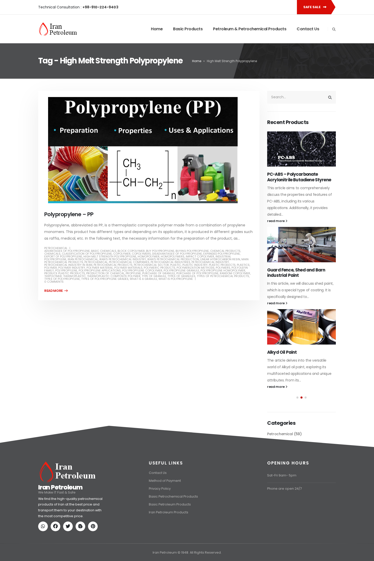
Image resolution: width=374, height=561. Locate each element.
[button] (297, 397)
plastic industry (195, 265)
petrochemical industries (170, 262)
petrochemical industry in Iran (68, 265)
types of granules (181, 276)
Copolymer (122, 254)
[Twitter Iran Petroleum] (69, 551)
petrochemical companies (129, 262)
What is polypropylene (176, 279)
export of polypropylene (63, 256)
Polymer (50, 268)
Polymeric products (159, 268)
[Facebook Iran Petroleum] (56, 551)
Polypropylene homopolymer (222, 270)
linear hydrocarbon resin (220, 259)
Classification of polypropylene (87, 254)
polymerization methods (195, 268)
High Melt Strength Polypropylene (109, 256)
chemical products (225, 251)
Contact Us (308, 29)
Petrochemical (55, 248)
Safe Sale (312, 7)
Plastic (175, 265)
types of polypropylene (62, 279)
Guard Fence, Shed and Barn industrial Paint (296, 273)
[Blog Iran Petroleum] (81, 551)
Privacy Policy (160, 513)
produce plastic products (64, 273)
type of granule (154, 276)
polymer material (100, 268)
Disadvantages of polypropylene (177, 254)
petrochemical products (113, 265)
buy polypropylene (160, 251)
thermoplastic (74, 276)
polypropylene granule (181, 270)
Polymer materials (128, 268)
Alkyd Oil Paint (282, 352)
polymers (223, 268)
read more (276, 221)
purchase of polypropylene (197, 273)
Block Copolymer (131, 251)
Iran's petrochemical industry (122, 259)
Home (157, 29)
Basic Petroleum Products (170, 529)
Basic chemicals (103, 251)
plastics (243, 265)
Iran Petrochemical (83, 259)
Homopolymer (149, 256)
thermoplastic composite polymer (113, 276)
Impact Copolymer (200, 256)
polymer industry (71, 268)
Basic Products (188, 29)
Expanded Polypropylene (221, 254)
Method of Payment (165, 505)
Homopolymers (172, 256)
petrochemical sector (151, 265)
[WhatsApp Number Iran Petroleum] (44, 551)
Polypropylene (66, 270)
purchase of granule (158, 273)
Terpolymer (53, 276)
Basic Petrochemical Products (173, 521)
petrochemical (96, 262)
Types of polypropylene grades (104, 279)
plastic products (222, 265)
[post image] (148, 150)
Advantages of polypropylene (67, 251)
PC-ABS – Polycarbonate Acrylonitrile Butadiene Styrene (299, 177)
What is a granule (143, 279)
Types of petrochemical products (223, 276)
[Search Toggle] (334, 29)
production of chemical (105, 273)
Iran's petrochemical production (173, 259)
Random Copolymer (235, 273)
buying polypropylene (192, 251)
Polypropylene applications (100, 270)
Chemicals (52, 254)
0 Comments (54, 282)
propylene (133, 273)
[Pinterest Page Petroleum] (94, 551)
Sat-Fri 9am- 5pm (281, 500)
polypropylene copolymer (142, 270)
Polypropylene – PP (69, 214)
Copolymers (141, 254)
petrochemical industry (210, 262)
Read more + (56, 291)
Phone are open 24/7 (284, 513)
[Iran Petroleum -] (58, 29)
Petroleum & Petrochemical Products (249, 29)
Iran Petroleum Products (168, 537)
